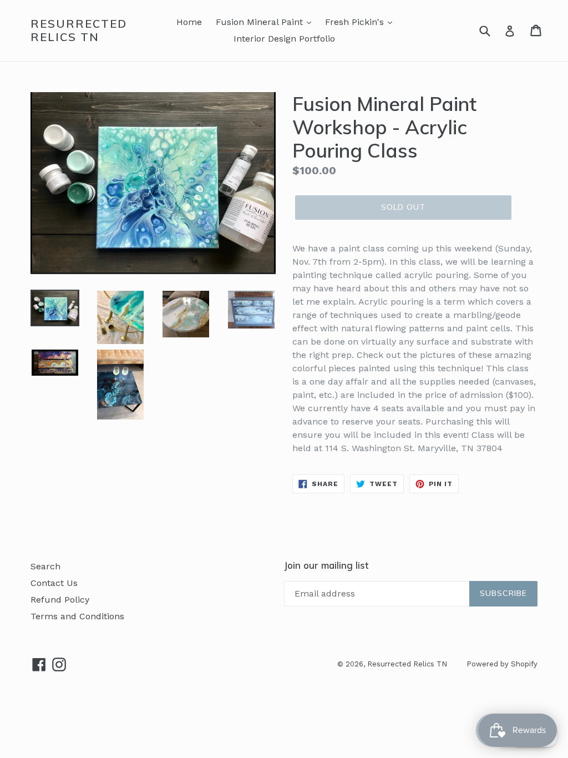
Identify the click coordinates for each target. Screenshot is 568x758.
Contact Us (54, 583)
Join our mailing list (326, 565)
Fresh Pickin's (356, 22)
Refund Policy (60, 599)
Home (189, 22)
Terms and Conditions (77, 616)
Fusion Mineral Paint (261, 22)
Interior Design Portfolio (284, 38)
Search (45, 566)
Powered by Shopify (501, 664)
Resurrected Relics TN (79, 30)
